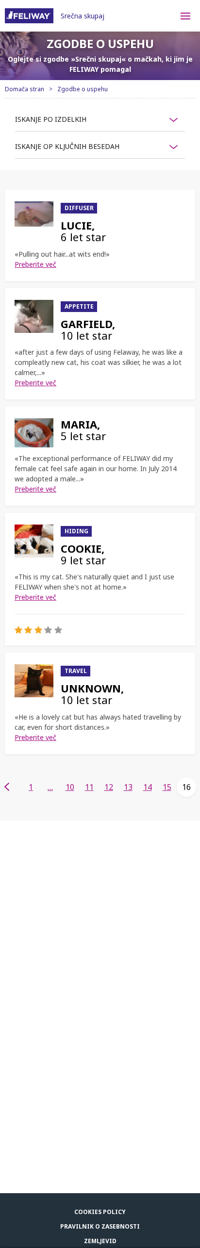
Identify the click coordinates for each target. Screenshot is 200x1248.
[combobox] (100, 119)
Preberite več (35, 264)
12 (108, 787)
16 (186, 787)
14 (147, 787)
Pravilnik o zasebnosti (100, 1226)
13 (128, 787)
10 (70, 787)
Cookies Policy (100, 1212)
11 (89, 787)
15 (167, 787)
